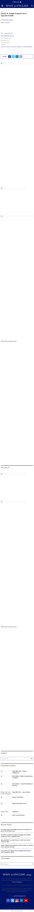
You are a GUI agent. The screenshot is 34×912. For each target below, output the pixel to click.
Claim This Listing (7, 20)
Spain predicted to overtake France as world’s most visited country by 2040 (15, 840)
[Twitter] (12, 900)
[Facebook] (8, 900)
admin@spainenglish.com (20, 896)
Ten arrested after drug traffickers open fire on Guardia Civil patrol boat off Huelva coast (16, 830)
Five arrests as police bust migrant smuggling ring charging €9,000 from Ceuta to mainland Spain (16, 835)
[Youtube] (26, 900)
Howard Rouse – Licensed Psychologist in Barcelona (22, 784)
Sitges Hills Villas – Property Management (19, 771)
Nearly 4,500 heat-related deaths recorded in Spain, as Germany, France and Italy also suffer (17, 846)
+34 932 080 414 (8, 33)
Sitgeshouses (15, 811)
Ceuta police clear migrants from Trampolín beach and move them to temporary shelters (16, 851)
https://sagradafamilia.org (7, 36)
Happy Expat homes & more (19, 803)
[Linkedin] (21, 900)
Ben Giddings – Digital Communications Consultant (22, 776)
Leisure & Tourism (5, 46)
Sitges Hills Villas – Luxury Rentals (21, 792)
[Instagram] (17, 900)
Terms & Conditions (17, 882)
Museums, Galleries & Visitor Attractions (21, 46)
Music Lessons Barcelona (18, 815)
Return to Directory (5, 22)
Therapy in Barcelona (17, 797)
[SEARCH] (31, 758)
